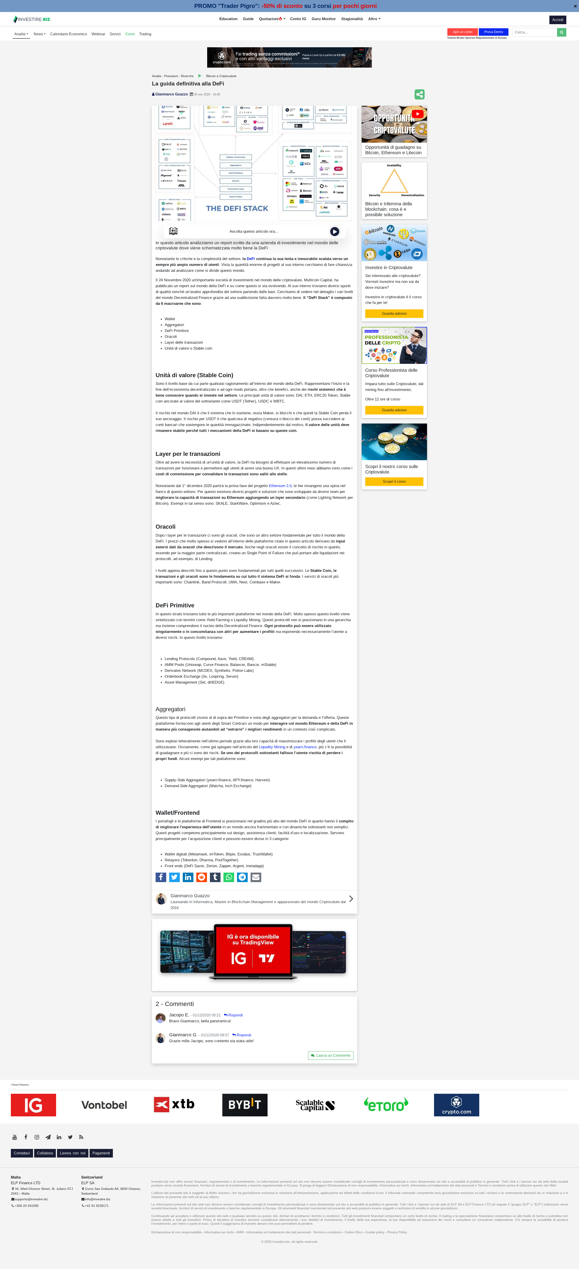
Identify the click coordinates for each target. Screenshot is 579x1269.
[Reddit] (201, 877)
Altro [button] (373, 19)
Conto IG (298, 19)
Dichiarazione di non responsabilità (176, 1232)
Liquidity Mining (272, 747)
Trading (145, 34)
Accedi (557, 20)
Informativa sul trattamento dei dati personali (278, 1232)
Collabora (45, 1153)
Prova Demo (493, 32)
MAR (240, 1232)
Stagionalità (352, 19)
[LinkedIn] (188, 877)
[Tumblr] (215, 877)
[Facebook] (161, 877)
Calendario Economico (68, 34)
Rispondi (235, 1015)
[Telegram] (242, 877)
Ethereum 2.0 (280, 485)
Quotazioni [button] (269, 19)
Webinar (98, 34)
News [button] (39, 34)
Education (228, 19)
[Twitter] (174, 877)
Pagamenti (101, 1153)
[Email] (256, 877)
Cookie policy (374, 1232)
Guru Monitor (324, 19)
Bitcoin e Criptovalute (221, 76)
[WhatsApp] (228, 877)
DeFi (251, 258)
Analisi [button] (20, 34)
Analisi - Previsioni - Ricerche (173, 76)
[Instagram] (36, 1137)
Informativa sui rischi (219, 1232)
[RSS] (81, 1137)
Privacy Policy (397, 1232)
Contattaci (22, 1153)
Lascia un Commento (333, 1055)
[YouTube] (14, 1137)
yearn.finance (305, 747)
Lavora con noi (72, 1153)
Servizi (115, 34)
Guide (248, 19)
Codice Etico (353, 1232)
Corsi (130, 34)
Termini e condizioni (327, 1232)
